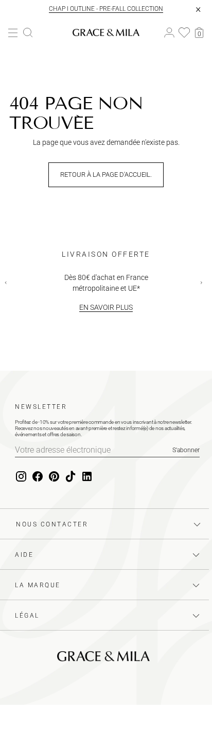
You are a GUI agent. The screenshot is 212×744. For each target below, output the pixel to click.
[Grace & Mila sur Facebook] (37, 477)
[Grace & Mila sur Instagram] (21, 477)
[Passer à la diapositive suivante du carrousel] (204, 285)
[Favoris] (184, 32)
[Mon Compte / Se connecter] (169, 32)
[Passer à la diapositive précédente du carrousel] (8, 285)
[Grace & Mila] (106, 32)
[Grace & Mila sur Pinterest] (54, 477)
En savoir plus (106, 307)
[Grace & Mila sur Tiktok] (70, 477)
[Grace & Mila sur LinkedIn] (87, 477)
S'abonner (186, 450)
